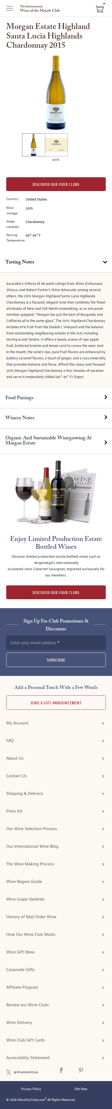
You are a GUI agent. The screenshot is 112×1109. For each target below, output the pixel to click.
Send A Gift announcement (56, 703)
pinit (55, 159)
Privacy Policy (31, 1089)
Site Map (80, 1089)
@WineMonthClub (26, 1072)
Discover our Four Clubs (56, 185)
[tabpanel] (56, 330)
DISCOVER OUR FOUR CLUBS (56, 593)
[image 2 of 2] (56, 145)
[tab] (56, 263)
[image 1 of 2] (33, 145)
